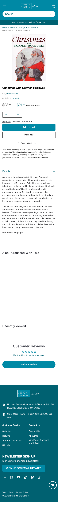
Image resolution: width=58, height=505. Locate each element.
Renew (39, 22)
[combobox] (29, 14)
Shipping (6, 122)
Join (31, 22)
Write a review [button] (29, 365)
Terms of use (7, 492)
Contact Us (34, 431)
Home (4, 27)
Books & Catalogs (17, 27)
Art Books (32, 27)
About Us (33, 436)
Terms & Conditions (12, 441)
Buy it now (28, 135)
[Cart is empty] (53, 6)
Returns (6, 436)
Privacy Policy (22, 492)
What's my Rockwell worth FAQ (39, 441)
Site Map (6, 445)
